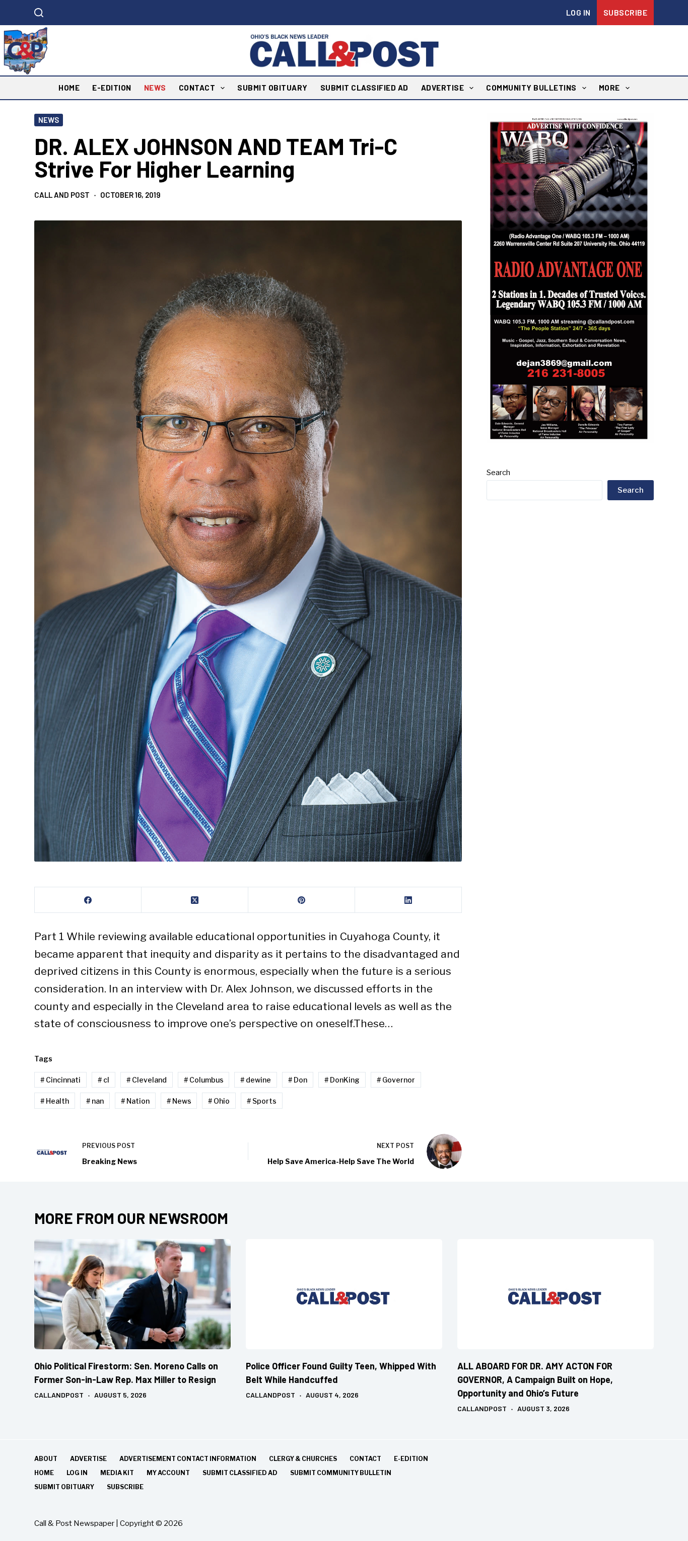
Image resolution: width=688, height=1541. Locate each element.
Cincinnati (60, 1079)
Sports (262, 1101)
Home (69, 87)
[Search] (38, 12)
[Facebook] (88, 900)
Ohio (219, 1101)
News (155, 87)
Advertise (442, 87)
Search (498, 472)
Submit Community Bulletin (340, 1473)
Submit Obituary (272, 87)
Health (54, 1101)
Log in (578, 12)
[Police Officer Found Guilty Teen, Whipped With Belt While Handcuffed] (344, 1294)
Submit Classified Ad (364, 87)
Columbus (204, 1079)
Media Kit (117, 1473)
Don (297, 1079)
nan (95, 1101)
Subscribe (625, 12)
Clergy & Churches (303, 1458)
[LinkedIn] (408, 900)
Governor (396, 1079)
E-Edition (111, 87)
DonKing (342, 1079)
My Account (168, 1473)
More (609, 87)
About (45, 1458)
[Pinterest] (301, 900)
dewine (255, 1079)
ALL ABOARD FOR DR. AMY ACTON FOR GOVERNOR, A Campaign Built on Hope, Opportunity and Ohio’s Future (535, 1379)
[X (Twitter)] (195, 900)
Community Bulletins (531, 87)
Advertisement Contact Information (187, 1458)
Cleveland (146, 1079)
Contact (197, 87)
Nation (135, 1101)
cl (103, 1079)
